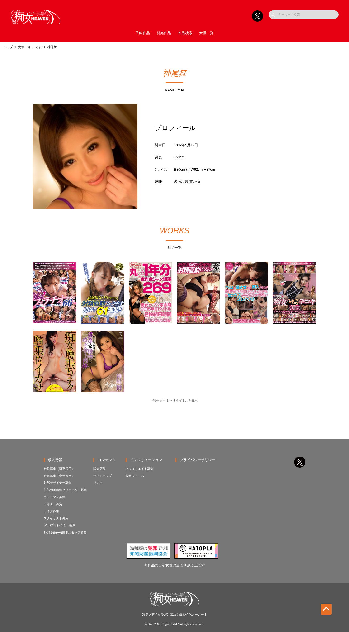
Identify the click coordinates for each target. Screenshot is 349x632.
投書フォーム (135, 476)
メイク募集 (51, 511)
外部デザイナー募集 (57, 483)
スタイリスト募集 (56, 518)
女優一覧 (206, 33)
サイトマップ (102, 476)
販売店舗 (99, 469)
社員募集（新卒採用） (59, 469)
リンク (98, 483)
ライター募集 (53, 504)
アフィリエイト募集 (139, 469)
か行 (39, 47)
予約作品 (143, 33)
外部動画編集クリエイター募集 (65, 490)
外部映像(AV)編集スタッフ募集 (65, 532)
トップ (8, 47)
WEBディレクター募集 (59, 525)
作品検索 (185, 33)
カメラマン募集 (54, 497)
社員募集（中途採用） (59, 476)
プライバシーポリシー (197, 460)
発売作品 (164, 33)
